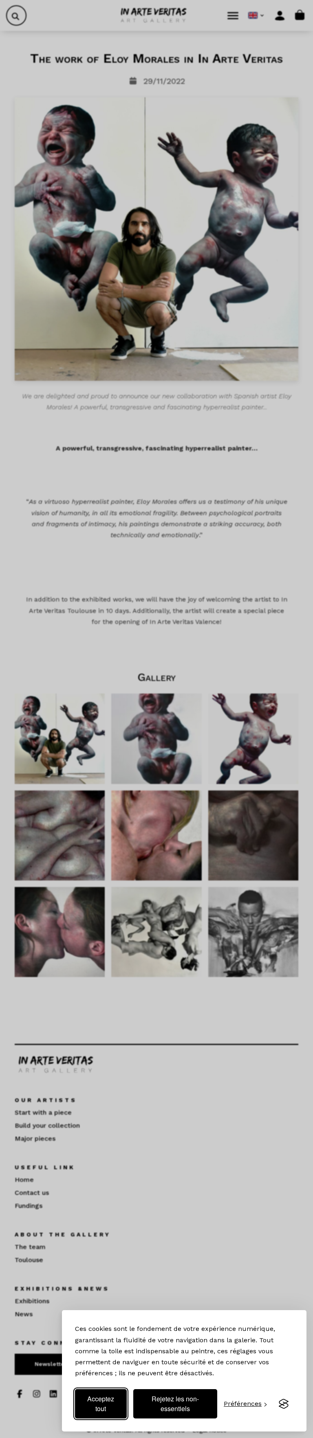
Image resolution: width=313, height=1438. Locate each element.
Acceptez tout (100, 1403)
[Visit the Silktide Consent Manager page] (283, 1404)
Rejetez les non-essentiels (175, 1403)
